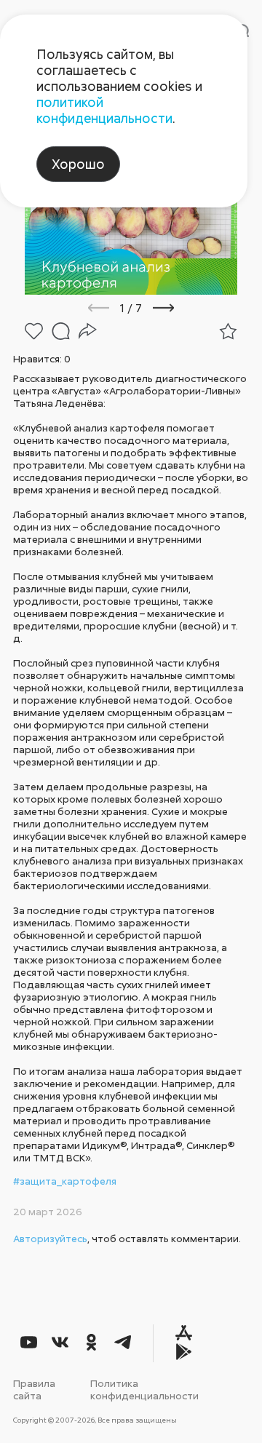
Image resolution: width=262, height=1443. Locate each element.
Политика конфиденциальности (144, 1389)
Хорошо (78, 164)
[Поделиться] (88, 331)
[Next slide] (183, 308)
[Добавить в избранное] (228, 331)
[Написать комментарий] (61, 331)
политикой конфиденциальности (104, 110)
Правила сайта (34, 1389)
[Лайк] (34, 331)
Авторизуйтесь (50, 1238)
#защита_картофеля (64, 1180)
